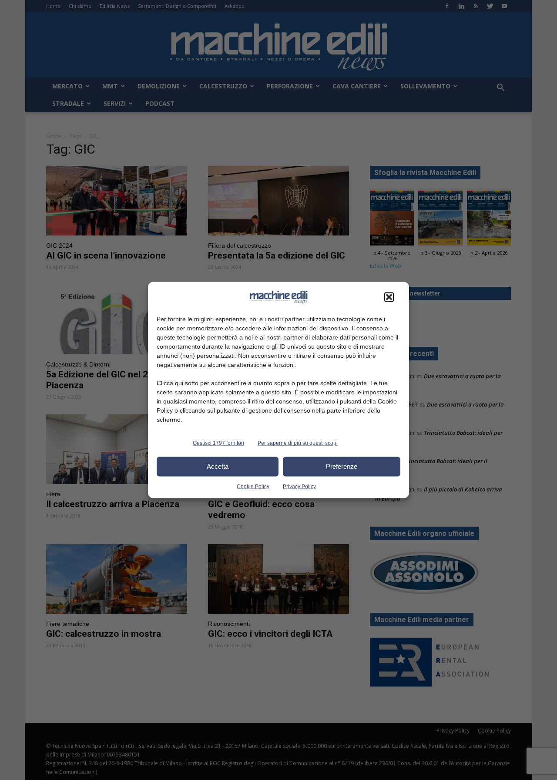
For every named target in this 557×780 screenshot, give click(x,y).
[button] (389, 296)
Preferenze (341, 466)
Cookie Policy (253, 486)
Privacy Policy (299, 486)
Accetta (217, 466)
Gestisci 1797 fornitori (218, 443)
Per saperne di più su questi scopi (298, 443)
